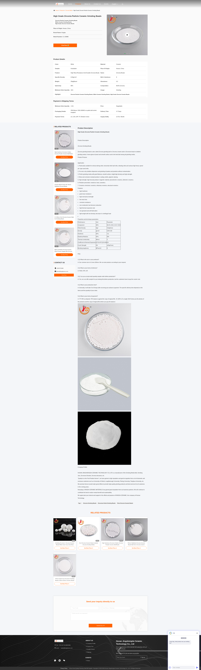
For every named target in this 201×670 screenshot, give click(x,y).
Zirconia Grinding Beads (89, 503)
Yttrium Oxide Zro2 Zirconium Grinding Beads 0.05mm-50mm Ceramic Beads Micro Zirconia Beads (64, 579)
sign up (143, 657)
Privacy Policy (64, 668)
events (106, 4)
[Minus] (197, 633)
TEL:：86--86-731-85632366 (63, 645)
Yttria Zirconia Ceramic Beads (125, 503)
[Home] (60, 4)
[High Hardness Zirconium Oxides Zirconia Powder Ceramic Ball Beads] (112, 529)
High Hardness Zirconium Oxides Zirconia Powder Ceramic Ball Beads (112, 543)
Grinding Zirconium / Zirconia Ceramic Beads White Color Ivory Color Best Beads (64, 544)
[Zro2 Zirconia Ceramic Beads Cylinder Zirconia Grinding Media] (88, 529)
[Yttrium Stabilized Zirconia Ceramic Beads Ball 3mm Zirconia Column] (136, 529)
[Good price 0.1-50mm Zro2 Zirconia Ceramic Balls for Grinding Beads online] (64, 205)
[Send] (197, 667)
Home (70, 4)
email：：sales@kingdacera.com (64, 648)
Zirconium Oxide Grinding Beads (106, 503)
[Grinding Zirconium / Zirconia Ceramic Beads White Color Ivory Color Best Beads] (64, 529)
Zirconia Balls (68, 10)
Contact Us (97, 4)
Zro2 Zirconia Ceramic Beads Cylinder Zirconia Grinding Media (88, 543)
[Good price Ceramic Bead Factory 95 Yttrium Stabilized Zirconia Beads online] (64, 172)
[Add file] (170, 667)
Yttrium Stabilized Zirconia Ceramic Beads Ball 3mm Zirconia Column (136, 543)
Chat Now (64, 45)
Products (78, 4)
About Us (87, 4)
